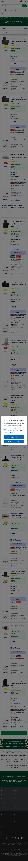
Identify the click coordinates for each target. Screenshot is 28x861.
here (5, 428)
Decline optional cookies (14, 441)
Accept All (14, 437)
